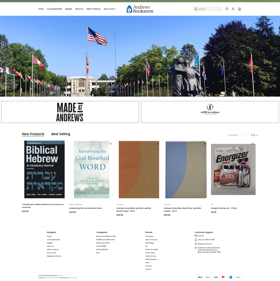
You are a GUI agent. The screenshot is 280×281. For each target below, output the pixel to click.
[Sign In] (233, 8)
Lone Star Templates (52, 278)
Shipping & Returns (54, 256)
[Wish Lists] (226, 8)
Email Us (201, 236)
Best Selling (61, 134)
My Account (109, 9)
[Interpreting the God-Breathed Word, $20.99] (91, 169)
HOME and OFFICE (103, 243)
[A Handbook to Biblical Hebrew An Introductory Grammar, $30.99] (44, 169)
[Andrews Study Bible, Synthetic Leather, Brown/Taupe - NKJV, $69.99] (138, 169)
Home (41, 9)
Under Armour (150, 256)
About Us (79, 9)
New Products (33, 134)
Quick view (57, 148)
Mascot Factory (151, 240)
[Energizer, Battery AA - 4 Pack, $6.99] (233, 169)
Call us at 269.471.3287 (206, 240)
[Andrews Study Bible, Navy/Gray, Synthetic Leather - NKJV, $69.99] (186, 169)
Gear (147, 263)
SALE (98, 253)
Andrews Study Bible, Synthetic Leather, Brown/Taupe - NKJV (133, 209)
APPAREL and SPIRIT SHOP (105, 240)
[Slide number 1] (140, 56)
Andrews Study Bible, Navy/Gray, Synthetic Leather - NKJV (182, 209)
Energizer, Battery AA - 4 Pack (224, 208)
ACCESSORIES (101, 246)
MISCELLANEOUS (102, 249)
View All (148, 269)
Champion (149, 236)
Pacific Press (150, 253)
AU (146, 246)
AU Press (148, 266)
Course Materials (54, 9)
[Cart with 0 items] (239, 8)
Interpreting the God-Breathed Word (85, 208)
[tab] (33, 134)
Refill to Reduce (94, 9)
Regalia (68, 9)
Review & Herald (151, 249)
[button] (70, 112)
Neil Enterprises (151, 259)
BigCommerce (72, 278)
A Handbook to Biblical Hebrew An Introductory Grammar (43, 206)
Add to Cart (44, 194)
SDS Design (149, 243)
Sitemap (60, 275)
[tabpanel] (44, 177)
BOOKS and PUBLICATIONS (106, 236)
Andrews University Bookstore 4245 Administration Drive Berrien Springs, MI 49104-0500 (209, 250)
